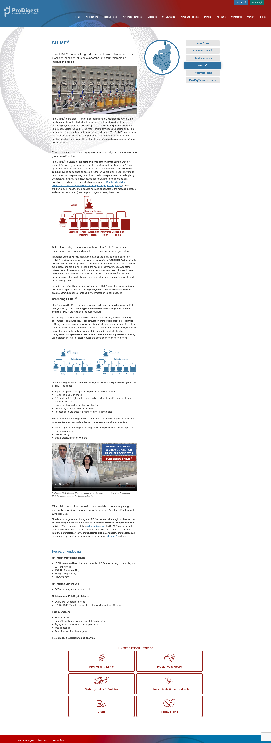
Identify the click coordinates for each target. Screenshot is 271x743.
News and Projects (190, 16)
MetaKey (257, 2)
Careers (251, 16)
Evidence (152, 16)
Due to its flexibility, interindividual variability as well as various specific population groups (88, 183)
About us (221, 16)
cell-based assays (95, 526)
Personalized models (132, 16)
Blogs (263, 16)
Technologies (110, 16)
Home (77, 16)
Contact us (236, 16)
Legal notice (43, 740)
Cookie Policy (59, 740)
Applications (92, 16)
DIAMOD (241, 2)
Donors (207, 16)
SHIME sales (168, 16)
